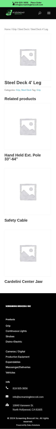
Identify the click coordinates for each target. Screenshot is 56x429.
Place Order (36, 2)
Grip (14, 29)
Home (7, 29)
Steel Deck (23, 29)
